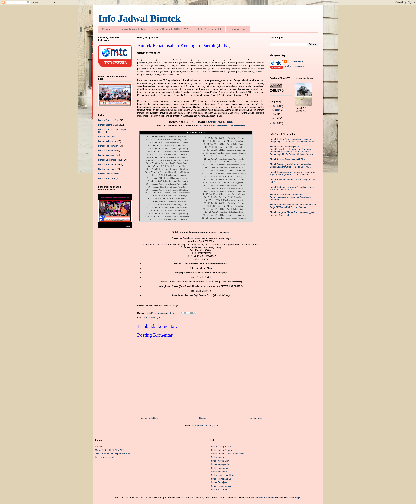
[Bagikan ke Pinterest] (194, 313)
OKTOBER (204, 125)
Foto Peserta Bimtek (209, 29)
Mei (274, 114)
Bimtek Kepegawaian (108, 146)
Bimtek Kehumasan (107, 141)
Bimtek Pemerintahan (108, 164)
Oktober (276, 110)
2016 (275, 106)
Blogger (296, 497)
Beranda (107, 29)
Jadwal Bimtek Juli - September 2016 (112, 453)
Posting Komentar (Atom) (206, 425)
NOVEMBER (220, 125)
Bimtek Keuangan (152, 317)
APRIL (213, 122)
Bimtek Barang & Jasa (109, 125)
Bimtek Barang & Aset (108, 120)
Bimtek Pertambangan (108, 174)
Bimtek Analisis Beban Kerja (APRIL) (287, 159)
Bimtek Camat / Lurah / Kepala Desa (227, 453)
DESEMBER (237, 125)
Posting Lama (255, 418)
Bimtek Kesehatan (107, 150)
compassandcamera (264, 497)
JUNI (229, 122)
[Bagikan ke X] (188, 313)
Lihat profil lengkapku (294, 66)
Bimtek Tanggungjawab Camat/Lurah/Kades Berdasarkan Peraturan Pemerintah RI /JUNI (291, 165)
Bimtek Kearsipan (106, 136)
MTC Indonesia (295, 61)
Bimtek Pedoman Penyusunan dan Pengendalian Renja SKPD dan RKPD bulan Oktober (293, 206)
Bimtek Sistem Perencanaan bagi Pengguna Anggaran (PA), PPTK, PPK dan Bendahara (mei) (293, 140)
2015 (275, 123)
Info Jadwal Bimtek (139, 18)
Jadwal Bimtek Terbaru (133, 29)
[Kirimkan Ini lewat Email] (182, 313)
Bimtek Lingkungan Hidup (110, 160)
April (274, 118)
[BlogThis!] (185, 313)
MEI (221, 122)
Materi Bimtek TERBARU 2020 (172, 29)
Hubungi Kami (237, 29)
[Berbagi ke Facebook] (191, 313)
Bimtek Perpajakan (107, 169)
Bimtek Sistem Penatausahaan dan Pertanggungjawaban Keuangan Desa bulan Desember (290, 197)
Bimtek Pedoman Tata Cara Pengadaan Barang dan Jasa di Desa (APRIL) (292, 188)
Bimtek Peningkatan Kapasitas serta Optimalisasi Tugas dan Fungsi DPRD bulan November (293, 173)
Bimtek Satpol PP (106, 178)
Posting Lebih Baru (149, 418)
